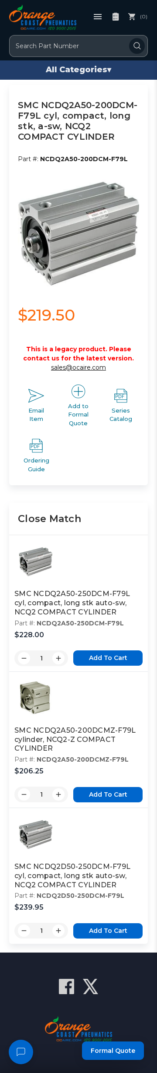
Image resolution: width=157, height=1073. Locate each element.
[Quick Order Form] (115, 16)
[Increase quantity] (58, 658)
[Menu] (97, 16)
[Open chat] (21, 1052)
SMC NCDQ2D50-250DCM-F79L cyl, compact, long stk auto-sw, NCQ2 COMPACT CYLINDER (72, 875)
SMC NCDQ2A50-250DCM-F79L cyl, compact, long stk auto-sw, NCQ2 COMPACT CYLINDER (72, 602)
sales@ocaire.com (78, 367)
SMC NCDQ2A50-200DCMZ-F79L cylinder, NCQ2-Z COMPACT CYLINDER (75, 739)
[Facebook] (66, 986)
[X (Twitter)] (90, 986)
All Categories (78, 69)
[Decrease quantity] (24, 658)
